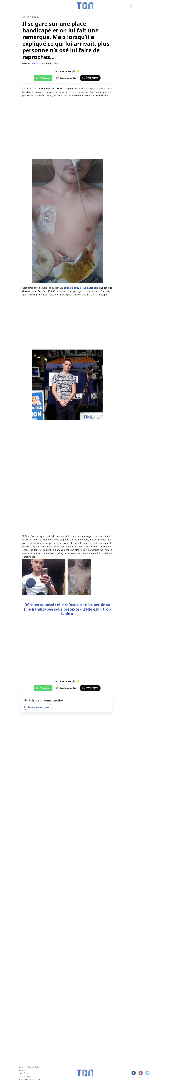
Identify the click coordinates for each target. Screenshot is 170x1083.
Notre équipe (24, 1073)
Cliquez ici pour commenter (38, 707)
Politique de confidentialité (29, 1079)
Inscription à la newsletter (29, 1067)
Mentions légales (25, 1076)
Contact (22, 1070)
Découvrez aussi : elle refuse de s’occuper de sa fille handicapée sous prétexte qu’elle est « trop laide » (67, 609)
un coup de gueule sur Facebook (79, 287)
